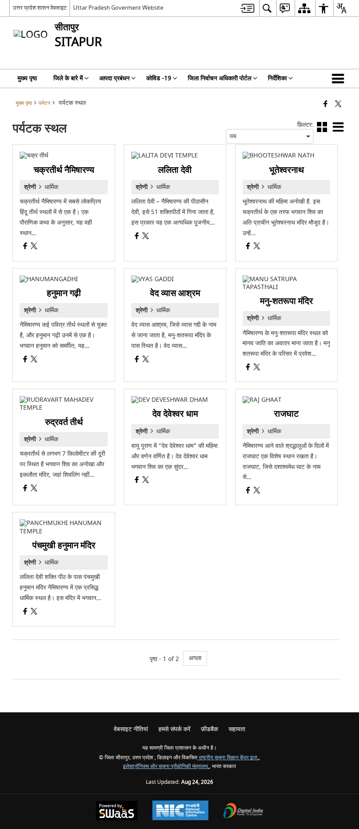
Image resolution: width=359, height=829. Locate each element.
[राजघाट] (286, 400)
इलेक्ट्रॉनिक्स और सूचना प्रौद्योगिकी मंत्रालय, (166, 766)
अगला (195, 658)
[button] (339, 78)
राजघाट (286, 413)
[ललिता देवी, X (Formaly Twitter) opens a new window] (145, 237)
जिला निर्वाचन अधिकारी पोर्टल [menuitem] (219, 78)
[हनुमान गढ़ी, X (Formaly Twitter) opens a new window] (34, 360)
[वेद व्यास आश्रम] (175, 279)
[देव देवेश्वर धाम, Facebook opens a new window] (137, 481)
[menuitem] (247, 8)
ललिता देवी (175, 169)
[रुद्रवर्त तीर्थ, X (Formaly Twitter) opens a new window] (34, 489)
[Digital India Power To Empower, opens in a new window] (243, 811)
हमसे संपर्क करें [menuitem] (174, 729)
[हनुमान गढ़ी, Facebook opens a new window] (25, 360)
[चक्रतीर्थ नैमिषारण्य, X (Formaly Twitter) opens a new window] (34, 247)
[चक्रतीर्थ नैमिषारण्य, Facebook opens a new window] (25, 247)
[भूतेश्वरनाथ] (286, 156)
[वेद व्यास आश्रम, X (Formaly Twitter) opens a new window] (145, 360)
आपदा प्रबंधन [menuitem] (114, 78)
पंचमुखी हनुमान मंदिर (63, 545)
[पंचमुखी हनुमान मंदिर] (63, 527)
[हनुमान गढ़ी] (63, 279)
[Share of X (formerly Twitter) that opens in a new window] (338, 104)
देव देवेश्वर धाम (175, 413)
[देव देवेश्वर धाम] (175, 400)
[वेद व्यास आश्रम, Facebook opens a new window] (137, 360)
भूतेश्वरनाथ (286, 169)
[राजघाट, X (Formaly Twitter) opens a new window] (256, 491)
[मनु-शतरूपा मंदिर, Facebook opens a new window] (248, 368)
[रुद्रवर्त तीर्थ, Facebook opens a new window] (25, 489)
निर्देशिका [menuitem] (277, 78)
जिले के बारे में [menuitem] (68, 78)
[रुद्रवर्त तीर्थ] (63, 404)
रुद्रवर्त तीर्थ (64, 422)
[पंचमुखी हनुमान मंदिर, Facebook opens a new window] (25, 612)
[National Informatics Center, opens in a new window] (180, 811)
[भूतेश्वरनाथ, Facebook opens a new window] (248, 247)
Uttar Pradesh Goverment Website (118, 8)
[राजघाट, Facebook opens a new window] (248, 491)
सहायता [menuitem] (237, 729)
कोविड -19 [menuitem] (158, 78)
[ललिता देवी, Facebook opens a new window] (137, 237)
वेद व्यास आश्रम (175, 293)
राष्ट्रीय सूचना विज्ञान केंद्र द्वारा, (228, 757)
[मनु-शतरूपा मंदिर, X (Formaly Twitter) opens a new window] (256, 368)
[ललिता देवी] (175, 156)
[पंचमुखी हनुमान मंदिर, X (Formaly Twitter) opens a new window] (34, 612)
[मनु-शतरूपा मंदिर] (286, 283)
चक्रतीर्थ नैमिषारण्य (64, 169)
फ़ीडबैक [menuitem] (209, 729)
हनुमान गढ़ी (64, 293)
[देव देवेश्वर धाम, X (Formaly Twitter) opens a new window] (145, 481)
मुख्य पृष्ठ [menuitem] (27, 78)
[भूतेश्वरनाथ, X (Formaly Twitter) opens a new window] (256, 247)
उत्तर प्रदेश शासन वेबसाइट (40, 8)
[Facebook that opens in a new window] (325, 104)
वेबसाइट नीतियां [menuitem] (131, 729)
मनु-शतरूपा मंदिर (286, 301)
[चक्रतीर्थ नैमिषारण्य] (63, 156)
